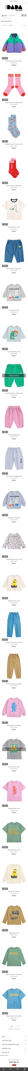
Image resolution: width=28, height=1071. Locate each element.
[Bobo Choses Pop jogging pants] (14, 458)
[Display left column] (3, 1069)
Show (3, 25)
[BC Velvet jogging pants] (14, 417)
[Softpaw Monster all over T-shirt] (14, 541)
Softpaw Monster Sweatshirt (14, 725)
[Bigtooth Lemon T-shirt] (14, 583)
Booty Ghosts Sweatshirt (14, 517)
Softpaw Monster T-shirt (14, 808)
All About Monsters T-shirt (14, 850)
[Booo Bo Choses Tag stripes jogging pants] (14, 251)
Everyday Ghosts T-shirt (14, 227)
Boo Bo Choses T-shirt (14, 766)
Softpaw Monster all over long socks (14, 144)
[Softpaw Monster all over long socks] (14, 126)
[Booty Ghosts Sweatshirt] (14, 500)
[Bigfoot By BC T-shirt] (14, 915)
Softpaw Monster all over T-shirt (14, 559)
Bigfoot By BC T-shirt (14, 933)
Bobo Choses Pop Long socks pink (14, 102)
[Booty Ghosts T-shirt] (14, 292)
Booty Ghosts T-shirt (14, 310)
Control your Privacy (4, 1055)
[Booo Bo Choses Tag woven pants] (14, 624)
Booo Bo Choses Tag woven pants (14, 642)
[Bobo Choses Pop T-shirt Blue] (14, 998)
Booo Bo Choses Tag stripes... (14, 268)
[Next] (25, 25)
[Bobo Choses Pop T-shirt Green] (14, 957)
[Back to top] (10, 1069)
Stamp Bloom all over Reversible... (14, 61)
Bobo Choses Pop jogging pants (14, 476)
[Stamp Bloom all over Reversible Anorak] (14, 43)
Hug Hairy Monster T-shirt (14, 351)
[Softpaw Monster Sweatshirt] (14, 707)
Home (2, 18)
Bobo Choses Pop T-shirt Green (14, 974)
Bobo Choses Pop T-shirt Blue (14, 1016)
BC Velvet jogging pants (14, 434)
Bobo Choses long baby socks (14, 185)
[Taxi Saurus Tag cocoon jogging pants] (14, 666)
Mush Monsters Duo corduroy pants (14, 393)
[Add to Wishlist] (5, 58)
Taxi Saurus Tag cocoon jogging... (14, 683)
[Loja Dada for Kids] (14, 8)
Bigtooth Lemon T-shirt (14, 600)
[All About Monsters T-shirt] (14, 832)
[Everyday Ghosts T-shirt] (14, 209)
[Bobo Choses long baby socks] (14, 168)
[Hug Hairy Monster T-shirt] (14, 334)
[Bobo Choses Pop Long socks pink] (14, 85)
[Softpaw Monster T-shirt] (14, 791)
